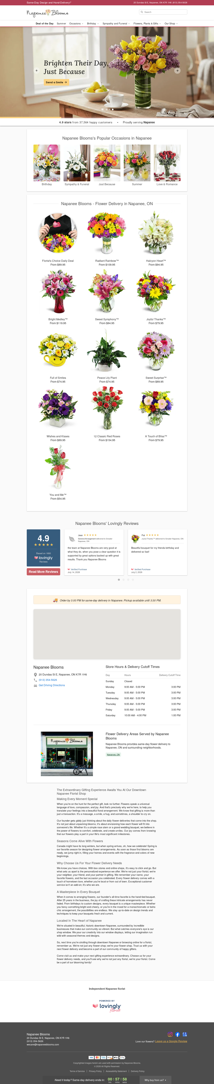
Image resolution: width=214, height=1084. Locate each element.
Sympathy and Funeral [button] (115, 23)
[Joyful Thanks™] (135, 538)
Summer (61, 23)
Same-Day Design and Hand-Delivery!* (49, 2)
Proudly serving (139, 122)
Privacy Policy (95, 1071)
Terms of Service (77, 1071)
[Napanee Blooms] (51, 12)
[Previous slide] (36, 70)
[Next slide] (177, 70)
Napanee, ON (113, 754)
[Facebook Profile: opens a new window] (177, 1034)
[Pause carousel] (102, 109)
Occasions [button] (75, 23)
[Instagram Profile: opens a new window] (170, 1034)
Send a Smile (54, 82)
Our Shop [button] (170, 23)
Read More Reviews (43, 571)
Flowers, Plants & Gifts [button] (146, 23)
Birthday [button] (92, 23)
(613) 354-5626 (48, 679)
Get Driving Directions (52, 685)
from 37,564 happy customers (85, 122)
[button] (119, 580)
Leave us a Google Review (171, 1041)
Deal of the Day (45, 23)
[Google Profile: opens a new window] (185, 1034)
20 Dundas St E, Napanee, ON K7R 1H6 (48, 1038)
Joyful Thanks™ (148, 538)
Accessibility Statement (116, 1071)
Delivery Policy (137, 1071)
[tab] (107, 109)
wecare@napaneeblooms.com (43, 1044)
